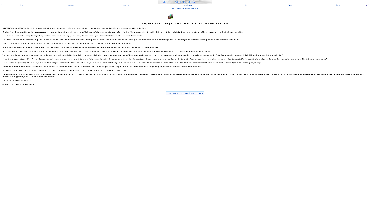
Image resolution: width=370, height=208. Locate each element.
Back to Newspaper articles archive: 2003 (185, 8)
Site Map (175, 93)
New (246, 5)
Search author (70, 5)
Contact (192, 93)
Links (181, 93)
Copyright (200, 93)
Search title (125, 5)
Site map (338, 5)
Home (21, 5)
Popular (290, 5)
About (187, 93)
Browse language (187, 5)
